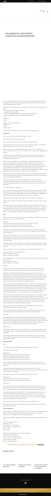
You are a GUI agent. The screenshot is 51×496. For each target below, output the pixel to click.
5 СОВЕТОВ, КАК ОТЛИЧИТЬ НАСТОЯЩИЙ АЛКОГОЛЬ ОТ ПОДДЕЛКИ (41, 466)
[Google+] (43, 445)
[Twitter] (39, 445)
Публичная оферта (22, 494)
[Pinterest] (41, 445)
